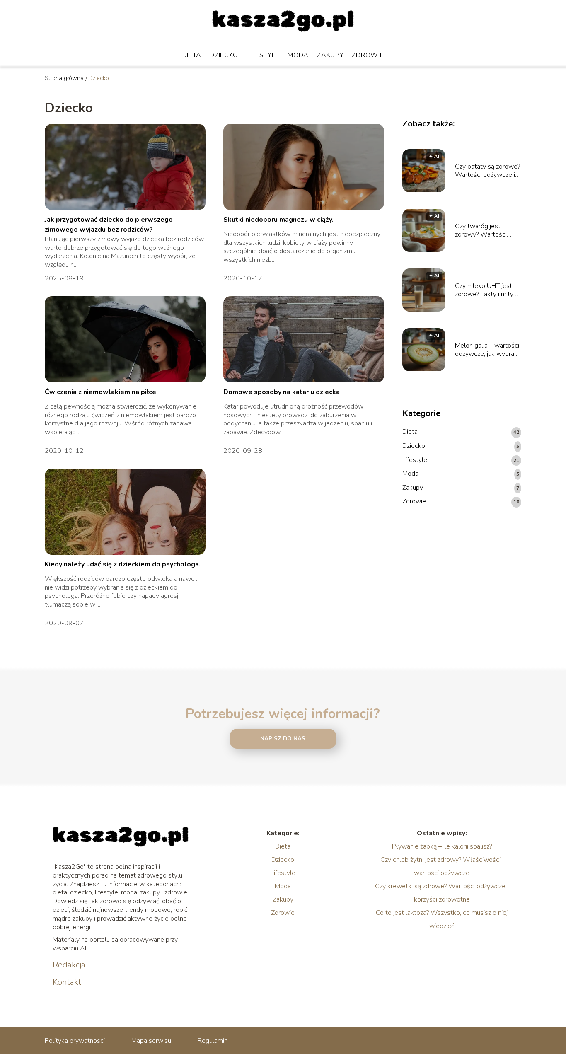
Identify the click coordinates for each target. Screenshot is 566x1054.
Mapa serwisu (151, 1040)
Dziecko (224, 55)
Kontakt (67, 982)
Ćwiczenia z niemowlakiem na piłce (100, 391)
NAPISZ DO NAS (282, 738)
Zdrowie (368, 55)
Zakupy (330, 55)
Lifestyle (263, 55)
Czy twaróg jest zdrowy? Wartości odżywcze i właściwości (481, 230)
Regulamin (212, 1040)
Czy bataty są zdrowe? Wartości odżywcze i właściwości (487, 171)
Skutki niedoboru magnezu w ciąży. (278, 219)
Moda (298, 55)
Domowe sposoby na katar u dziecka (281, 391)
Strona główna (64, 78)
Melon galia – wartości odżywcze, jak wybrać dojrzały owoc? (487, 350)
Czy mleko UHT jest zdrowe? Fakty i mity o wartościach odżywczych (487, 290)
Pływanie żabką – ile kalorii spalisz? (442, 846)
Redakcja (69, 965)
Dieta (192, 55)
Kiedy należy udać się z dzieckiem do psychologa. (123, 564)
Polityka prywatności (75, 1040)
